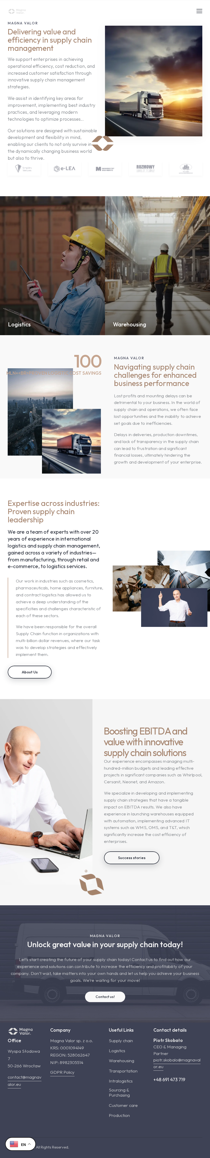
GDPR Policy (62, 1072)
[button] (199, 10)
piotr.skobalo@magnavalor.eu (177, 1063)
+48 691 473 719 (169, 1079)
